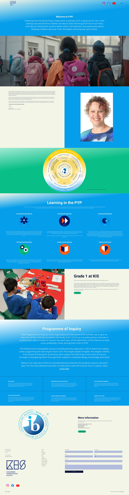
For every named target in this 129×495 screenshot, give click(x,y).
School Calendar (44, 459)
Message (66, 463)
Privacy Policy (7, 491)
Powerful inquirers (81, 425)
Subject (66, 459)
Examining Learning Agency (83, 424)
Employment (44, 464)
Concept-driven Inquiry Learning (83, 427)
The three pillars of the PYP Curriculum (85, 423)
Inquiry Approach (81, 426)
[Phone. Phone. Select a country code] (96, 456)
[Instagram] (104, 3)
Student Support (44, 461)
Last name (96, 449)
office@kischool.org (8, 456)
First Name (67, 449)
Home (43, 449)
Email (66, 454)
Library (43, 456)
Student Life (44, 458)
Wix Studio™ (121, 491)
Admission (43, 452)
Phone (95, 454)
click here (64, 368)
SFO (42, 455)
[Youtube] (114, 3)
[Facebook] (109, 3)
